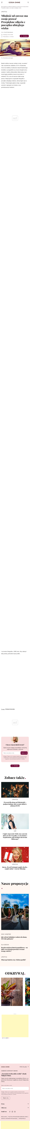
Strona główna (4, 6)
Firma (2, 1104)
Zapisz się (24, 753)
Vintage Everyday (10, 709)
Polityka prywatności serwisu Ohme (18, 1116)
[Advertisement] (15, 1026)
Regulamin (4, 1116)
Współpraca (22, 1118)
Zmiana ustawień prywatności (9, 1118)
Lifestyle (10, 6)
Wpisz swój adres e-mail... (6, 1085)
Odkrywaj (3, 1108)
